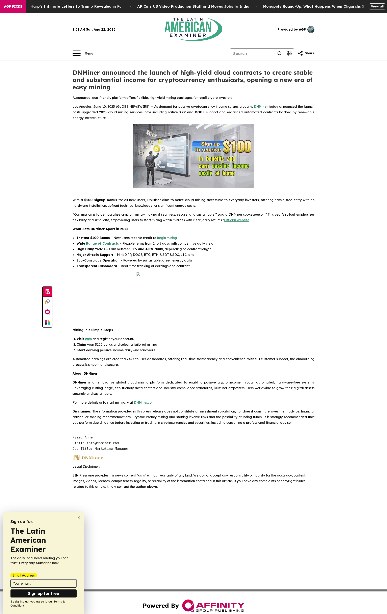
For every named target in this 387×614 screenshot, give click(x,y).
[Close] (79, 517)
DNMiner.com (144, 402)
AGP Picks (13, 6)
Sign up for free (43, 593)
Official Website (236, 220)
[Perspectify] (47, 302)
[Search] (279, 53)
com (88, 339)
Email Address (23, 575)
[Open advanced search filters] (289, 53)
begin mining (167, 238)
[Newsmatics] (47, 322)
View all (377, 6)
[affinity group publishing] (47, 312)
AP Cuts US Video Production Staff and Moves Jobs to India (193, 6)
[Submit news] (47, 292)
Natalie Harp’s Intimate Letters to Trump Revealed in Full (70, 6)
